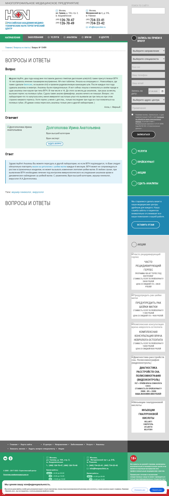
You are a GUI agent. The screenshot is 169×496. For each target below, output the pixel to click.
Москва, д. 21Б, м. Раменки (97, 13)
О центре (47, 444)
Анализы (100, 444)
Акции (141, 172)
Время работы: (52, 470)
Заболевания (77, 444)
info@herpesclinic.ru (96, 27)
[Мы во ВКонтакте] (5, 458)
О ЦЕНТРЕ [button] (104, 37)
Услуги (142, 151)
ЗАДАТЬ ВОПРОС (55, 144)
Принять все (157, 490)
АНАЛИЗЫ (72, 37)
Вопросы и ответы (22, 47)
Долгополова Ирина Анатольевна (73, 127)
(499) (56, 465)
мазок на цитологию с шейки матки (49, 166)
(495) (96, 465)
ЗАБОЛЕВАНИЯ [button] (35, 37)
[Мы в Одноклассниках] (11, 458)
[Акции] (122, 25)
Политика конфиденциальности (15, 474)
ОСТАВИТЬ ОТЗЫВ (145, 225)
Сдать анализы (147, 183)
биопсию (28, 84)
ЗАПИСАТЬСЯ (143, 134)
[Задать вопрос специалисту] (122, 18)
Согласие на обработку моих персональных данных (149, 119)
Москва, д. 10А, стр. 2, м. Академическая (67, 13)
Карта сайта (26, 444)
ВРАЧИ (88, 37)
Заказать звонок (17, 448)
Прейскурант (145, 161)
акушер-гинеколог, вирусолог (27, 192)
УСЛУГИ (55, 37)
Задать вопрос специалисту (42, 448)
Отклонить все (139, 490)
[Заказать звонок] (122, 12)
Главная (8, 47)
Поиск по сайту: (140, 5)
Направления (61, 444)
